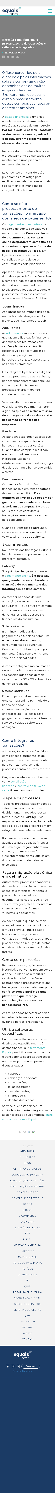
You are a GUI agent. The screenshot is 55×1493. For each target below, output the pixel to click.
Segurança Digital (27, 1298)
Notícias (27, 1268)
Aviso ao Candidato (23, 1371)
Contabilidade (27, 1192)
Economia (27, 1221)
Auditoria (27, 1151)
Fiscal (27, 1239)
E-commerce (27, 1216)
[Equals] (22, 1355)
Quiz (27, 1286)
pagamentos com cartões (24, 224)
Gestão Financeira (27, 1245)
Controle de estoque (27, 1198)
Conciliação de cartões (27, 1180)
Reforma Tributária (27, 1292)
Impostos (27, 1251)
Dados (27, 1204)
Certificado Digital (27, 1169)
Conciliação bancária (27, 1174)
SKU (27, 1315)
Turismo (27, 1327)
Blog (27, 1163)
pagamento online (17, 575)
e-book (27, 1210)
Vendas (27, 1339)
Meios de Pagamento (27, 1263)
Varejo (27, 1333)
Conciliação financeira (27, 1186)
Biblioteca (27, 1157)
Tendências (27, 1321)
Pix (27, 1280)
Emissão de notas (27, 1227)
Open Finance (27, 1274)
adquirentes (14, 333)
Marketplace (27, 1257)
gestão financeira (17, 116)
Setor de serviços (27, 1304)
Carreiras (31, 1366)
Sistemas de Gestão (27, 1310)
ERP (27, 1233)
